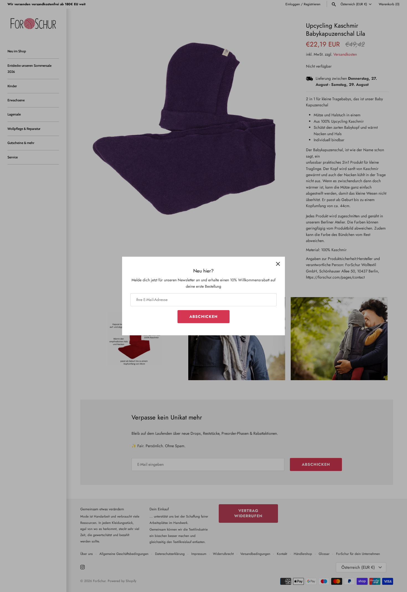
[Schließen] (278, 264)
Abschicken (203, 316)
